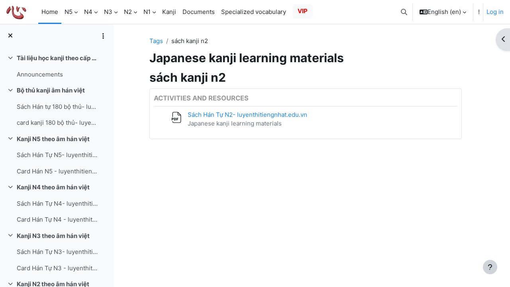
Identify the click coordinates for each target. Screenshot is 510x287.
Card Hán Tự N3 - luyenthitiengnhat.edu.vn (57, 268)
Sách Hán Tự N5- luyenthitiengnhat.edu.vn (57, 155)
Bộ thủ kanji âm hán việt (51, 90)
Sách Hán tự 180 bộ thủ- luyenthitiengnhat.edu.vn (57, 106)
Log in (495, 12)
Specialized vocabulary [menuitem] (253, 12)
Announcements (40, 74)
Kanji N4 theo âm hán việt (53, 187)
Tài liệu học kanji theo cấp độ (57, 58)
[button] (404, 12)
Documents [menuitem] (198, 12)
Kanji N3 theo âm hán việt (53, 236)
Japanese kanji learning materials (235, 123)
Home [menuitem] (49, 12)
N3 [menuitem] (108, 12)
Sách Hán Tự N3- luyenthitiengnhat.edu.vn (57, 252)
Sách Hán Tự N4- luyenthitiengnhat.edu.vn (57, 203)
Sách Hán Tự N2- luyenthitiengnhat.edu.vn (247, 114)
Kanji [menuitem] (169, 12)
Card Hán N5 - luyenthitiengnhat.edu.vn (57, 171)
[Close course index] (10, 36)
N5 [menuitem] (69, 12)
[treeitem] (56, 66)
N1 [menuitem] (147, 12)
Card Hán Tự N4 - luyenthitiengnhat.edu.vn (57, 219)
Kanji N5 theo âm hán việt (53, 139)
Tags (156, 41)
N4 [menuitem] (88, 12)
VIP (303, 11)
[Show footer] (490, 267)
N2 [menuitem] (128, 12)
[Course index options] (103, 36)
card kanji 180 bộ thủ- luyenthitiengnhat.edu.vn (57, 122)
